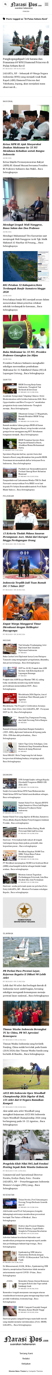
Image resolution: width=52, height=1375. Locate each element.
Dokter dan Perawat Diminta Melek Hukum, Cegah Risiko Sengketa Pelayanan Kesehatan (32, 1228)
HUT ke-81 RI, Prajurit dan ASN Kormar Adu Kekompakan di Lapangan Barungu (32, 671)
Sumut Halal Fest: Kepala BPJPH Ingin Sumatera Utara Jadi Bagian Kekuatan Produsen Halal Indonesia (33, 806)
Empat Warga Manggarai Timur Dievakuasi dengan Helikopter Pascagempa (22, 627)
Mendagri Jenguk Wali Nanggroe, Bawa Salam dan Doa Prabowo (23, 226)
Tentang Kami (26, 1353)
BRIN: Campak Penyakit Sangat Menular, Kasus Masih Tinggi (32, 1308)
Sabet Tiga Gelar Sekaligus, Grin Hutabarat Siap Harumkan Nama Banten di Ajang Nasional (33, 746)
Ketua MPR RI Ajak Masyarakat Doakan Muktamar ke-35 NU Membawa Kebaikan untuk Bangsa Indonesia (23, 149)
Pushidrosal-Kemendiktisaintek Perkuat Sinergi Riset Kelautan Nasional (32, 471)
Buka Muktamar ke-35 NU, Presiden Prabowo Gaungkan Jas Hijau (24, 353)
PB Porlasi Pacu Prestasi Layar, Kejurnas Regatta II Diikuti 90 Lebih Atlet (24, 974)
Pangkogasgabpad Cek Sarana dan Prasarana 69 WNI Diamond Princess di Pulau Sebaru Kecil (26, 62)
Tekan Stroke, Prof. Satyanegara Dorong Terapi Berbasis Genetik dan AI (33, 1202)
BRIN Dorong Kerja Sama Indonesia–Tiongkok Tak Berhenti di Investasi (29, 387)
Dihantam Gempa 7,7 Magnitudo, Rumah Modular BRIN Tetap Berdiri (33, 416)
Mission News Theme (17, 1371)
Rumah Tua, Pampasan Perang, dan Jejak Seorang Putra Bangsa (32, 718)
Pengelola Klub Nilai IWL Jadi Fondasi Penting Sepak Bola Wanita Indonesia (25, 1165)
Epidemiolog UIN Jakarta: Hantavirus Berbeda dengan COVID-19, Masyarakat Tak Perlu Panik (33, 1256)
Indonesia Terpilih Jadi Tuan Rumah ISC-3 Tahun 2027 (24, 584)
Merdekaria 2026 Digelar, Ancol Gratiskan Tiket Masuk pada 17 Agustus (32, 697)
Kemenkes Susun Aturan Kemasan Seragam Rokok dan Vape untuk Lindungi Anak (33, 1283)
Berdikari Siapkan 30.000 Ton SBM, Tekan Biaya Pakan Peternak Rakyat (31, 854)
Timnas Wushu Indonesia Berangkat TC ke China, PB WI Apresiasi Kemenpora (24, 1032)
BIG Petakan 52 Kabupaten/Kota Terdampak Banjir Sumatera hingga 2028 (24, 288)
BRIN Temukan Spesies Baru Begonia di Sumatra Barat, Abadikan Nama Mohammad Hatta (31, 444)
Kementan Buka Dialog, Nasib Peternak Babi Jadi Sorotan (31, 829)
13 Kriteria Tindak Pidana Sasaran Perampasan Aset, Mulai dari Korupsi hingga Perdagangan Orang (25, 537)
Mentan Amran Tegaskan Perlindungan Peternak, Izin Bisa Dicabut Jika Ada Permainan (33, 877)
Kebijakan (26, 1363)
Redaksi (26, 1358)
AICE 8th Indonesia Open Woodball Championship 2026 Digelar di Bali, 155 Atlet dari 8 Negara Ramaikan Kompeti (24, 1098)
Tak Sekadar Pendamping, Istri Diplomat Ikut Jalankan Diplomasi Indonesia (32, 647)
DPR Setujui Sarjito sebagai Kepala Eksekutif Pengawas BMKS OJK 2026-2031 (33, 782)
